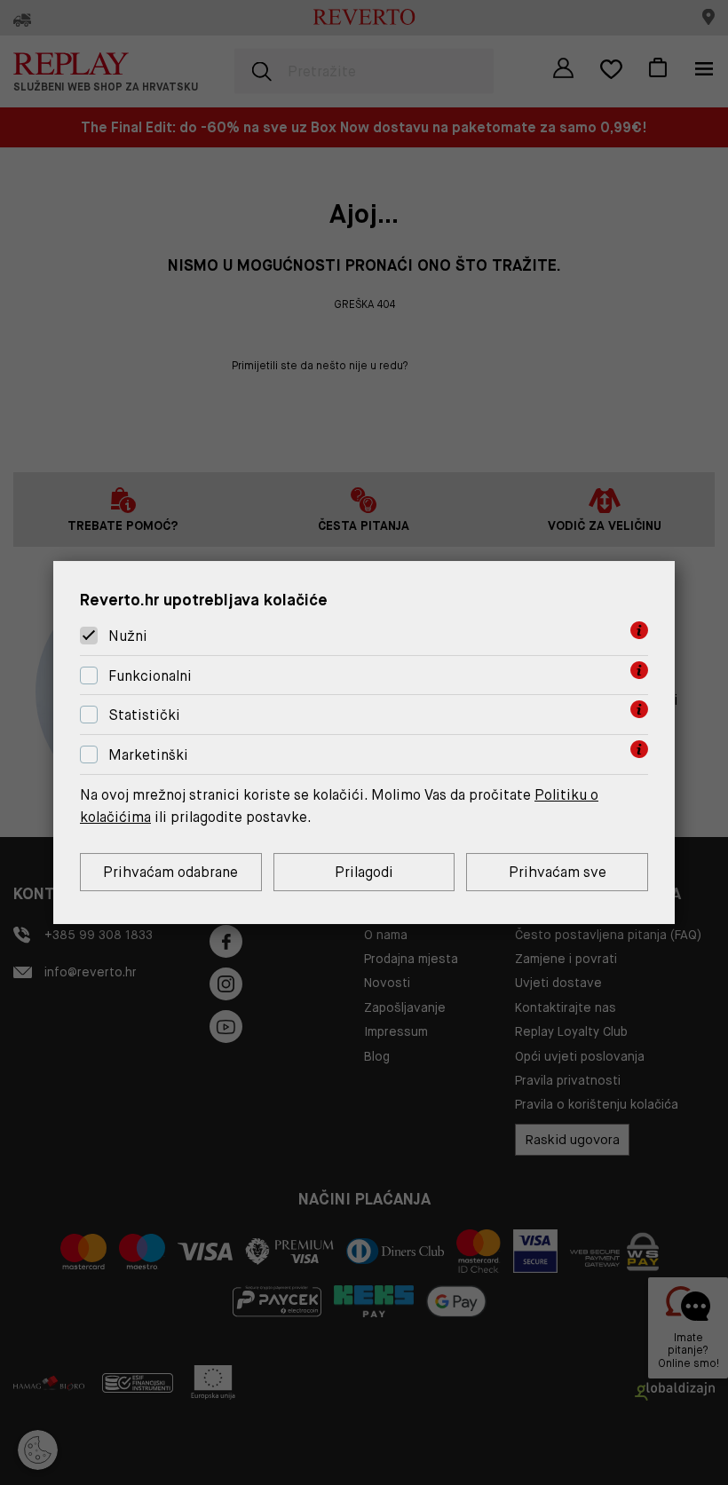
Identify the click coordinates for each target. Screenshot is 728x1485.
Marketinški (148, 755)
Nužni (127, 636)
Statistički (144, 716)
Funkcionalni (150, 676)
